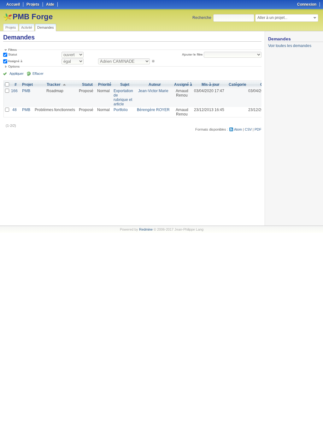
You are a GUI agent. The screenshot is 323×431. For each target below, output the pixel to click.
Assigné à (14, 61)
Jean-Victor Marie (153, 91)
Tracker (54, 84)
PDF (258, 129)
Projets (10, 27)
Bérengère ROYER (153, 110)
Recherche (201, 17)
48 (14, 110)
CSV (248, 129)
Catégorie (237, 84)
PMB (26, 91)
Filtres (12, 49)
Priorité (104, 84)
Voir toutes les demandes (289, 46)
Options (14, 66)
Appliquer (16, 73)
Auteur (155, 84)
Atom (238, 129)
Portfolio (121, 110)
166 (14, 91)
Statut (12, 54)
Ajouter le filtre (192, 54)
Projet (27, 84)
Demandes (45, 27)
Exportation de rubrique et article (123, 97)
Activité (26, 27)
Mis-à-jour (211, 84)
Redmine (146, 229)
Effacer (38, 73)
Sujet (124, 84)
